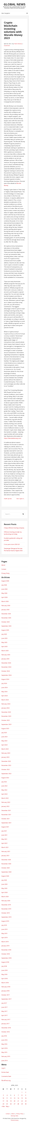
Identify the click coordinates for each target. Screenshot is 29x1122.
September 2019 (6, 917)
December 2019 (6, 905)
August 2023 (5, 728)
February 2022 (5, 802)
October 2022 (5, 769)
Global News (14, 4)
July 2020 (4, 880)
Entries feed (5, 1072)
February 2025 (5, 655)
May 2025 (4, 642)
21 (18, 1101)
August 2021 (5, 827)
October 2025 (5, 622)
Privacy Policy (5, 573)
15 (22, 1098)
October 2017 (5, 995)
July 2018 (4, 966)
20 (14, 1101)
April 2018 (4, 978)
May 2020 (4, 888)
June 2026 (4, 589)
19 (11, 1101)
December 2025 (6, 614)
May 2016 (4, 1044)
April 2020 (4, 892)
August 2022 (5, 778)
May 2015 (4, 1052)
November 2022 (6, 765)
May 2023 (4, 741)
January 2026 (5, 610)
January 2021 (5, 855)
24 (3, 1104)
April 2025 (4, 646)
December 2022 (6, 761)
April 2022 (4, 794)
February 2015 (5, 1056)
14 (18, 1098)
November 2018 (6, 950)
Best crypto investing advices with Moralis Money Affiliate (21, 498)
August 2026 (5, 581)
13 (14, 1098)
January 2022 (5, 806)
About (3, 565)
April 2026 (4, 597)
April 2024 (4, 696)
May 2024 (4, 691)
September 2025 (6, 626)
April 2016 (4, 1048)
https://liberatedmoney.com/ (12, 438)
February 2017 (5, 1019)
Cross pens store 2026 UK (12, 544)
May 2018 (4, 974)
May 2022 (4, 790)
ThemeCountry (14, 1120)
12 (11, 1098)
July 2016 (4, 1036)
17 (3, 1101)
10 (3, 1098)
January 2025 (5, 659)
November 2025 (6, 618)
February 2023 (5, 753)
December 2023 (6, 712)
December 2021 (6, 810)
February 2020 (5, 901)
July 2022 (4, 782)
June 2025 (4, 638)
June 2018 (4, 970)
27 (14, 1104)
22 (22, 1101)
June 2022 (4, 786)
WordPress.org (6, 1080)
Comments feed (6, 1076)
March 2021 (5, 847)
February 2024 (5, 704)
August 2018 (5, 962)
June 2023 (4, 737)
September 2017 (6, 999)
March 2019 (5, 942)
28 (18, 1104)
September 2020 (6, 872)
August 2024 (5, 679)
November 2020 (6, 864)
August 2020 (5, 876)
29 (22, 1104)
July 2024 (4, 683)
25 (7, 1104)
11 (7, 1098)
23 (25, 1101)
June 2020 (4, 884)
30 (25, 1104)
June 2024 (4, 687)
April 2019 (4, 937)
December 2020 (6, 860)
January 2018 (5, 991)
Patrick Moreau (18, 43)
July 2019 (4, 925)
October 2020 (5, 868)
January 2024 (5, 708)
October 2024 (5, 671)
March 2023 (5, 749)
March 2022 (5, 798)
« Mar (3, 1106)
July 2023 (4, 732)
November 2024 (6, 667)
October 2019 (5, 913)
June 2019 (4, 929)
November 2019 (6, 909)
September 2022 (6, 773)
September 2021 (6, 823)
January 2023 (5, 757)
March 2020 (5, 896)
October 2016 (5, 1032)
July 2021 (4, 831)
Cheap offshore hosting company (14, 528)
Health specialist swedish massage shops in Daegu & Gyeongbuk (9, 498)
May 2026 (4, 593)
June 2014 (4, 1060)
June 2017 (4, 1007)
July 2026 (4, 585)
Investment (7, 45)
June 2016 (4, 1040)
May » (7, 1106)
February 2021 (5, 851)
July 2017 (4, 1003)
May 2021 (4, 839)
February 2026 (5, 605)
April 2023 (4, 745)
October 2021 (5, 819)
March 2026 (5, 601)
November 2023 (6, 716)
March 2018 (5, 983)
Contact (3, 569)
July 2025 (4, 634)
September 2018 (6, 958)
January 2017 (5, 1024)
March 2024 (5, 700)
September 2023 (6, 724)
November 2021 (6, 814)
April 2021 (4, 843)
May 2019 (4, 933)
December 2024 (6, 663)
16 (25, 1098)
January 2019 (5, 946)
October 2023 (5, 720)
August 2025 (5, 630)
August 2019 (5, 921)
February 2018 (5, 987)
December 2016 (6, 1028)
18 (7, 1101)
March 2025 (5, 650)
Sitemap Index (14, 1116)
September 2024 (6, 675)
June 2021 (4, 835)
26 (11, 1104)
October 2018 (5, 954)
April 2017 (4, 1015)
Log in (3, 1068)
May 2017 (4, 1011)
